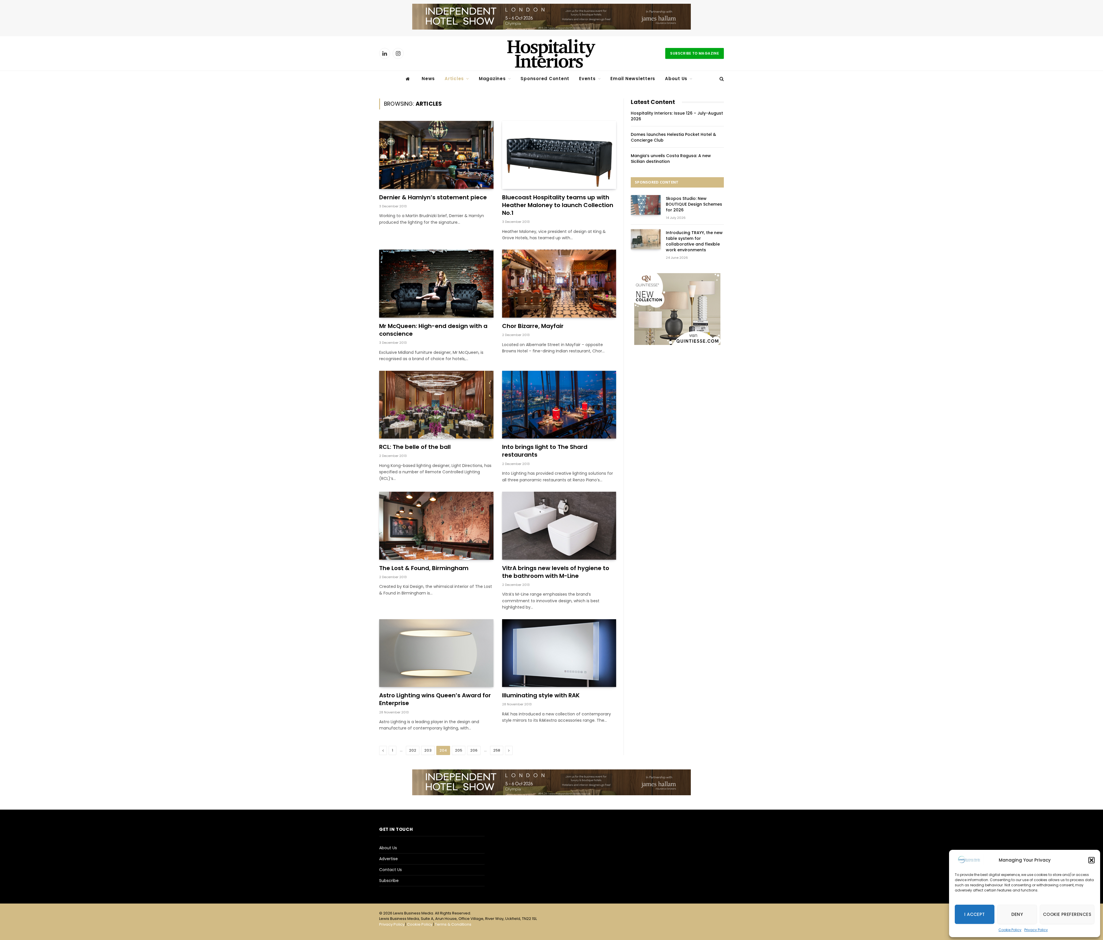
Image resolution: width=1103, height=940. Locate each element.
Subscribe (389, 880)
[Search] (721, 78)
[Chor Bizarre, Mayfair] (559, 284)
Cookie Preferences (1067, 914)
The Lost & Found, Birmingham (423, 568)
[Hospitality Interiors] (551, 53)
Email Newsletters (632, 79)
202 (412, 750)
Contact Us (390, 870)
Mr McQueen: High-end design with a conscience (433, 330)
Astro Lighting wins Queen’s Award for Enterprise (435, 699)
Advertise (388, 859)
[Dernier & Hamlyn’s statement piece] (436, 155)
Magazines (492, 79)
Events (587, 79)
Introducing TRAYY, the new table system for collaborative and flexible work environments (694, 241)
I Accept (974, 914)
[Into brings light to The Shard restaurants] (559, 405)
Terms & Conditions (453, 924)
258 (496, 750)
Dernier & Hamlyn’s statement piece (433, 197)
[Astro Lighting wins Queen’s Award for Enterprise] (436, 653)
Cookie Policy (1009, 929)
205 (458, 750)
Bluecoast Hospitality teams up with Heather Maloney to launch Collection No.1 (557, 205)
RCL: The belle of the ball (415, 447)
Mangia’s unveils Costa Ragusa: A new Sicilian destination (671, 158)
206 (473, 750)
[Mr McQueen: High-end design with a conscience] (436, 284)
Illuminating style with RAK (541, 695)
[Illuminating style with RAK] (559, 653)
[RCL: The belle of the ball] (436, 405)
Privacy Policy (1036, 929)
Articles (454, 79)
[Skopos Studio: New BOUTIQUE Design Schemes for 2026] (646, 205)
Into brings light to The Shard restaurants (544, 451)
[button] (1091, 860)
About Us (676, 79)
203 (427, 750)
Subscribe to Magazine (694, 53)
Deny (1017, 914)
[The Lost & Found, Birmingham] (436, 526)
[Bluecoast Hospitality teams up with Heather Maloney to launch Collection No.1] (559, 155)
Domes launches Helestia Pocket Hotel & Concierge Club (673, 137)
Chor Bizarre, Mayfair (533, 326)
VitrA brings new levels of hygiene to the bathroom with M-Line (555, 572)
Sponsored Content (544, 79)
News (428, 79)
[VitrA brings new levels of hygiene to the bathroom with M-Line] (559, 526)
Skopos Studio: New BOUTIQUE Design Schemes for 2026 (694, 204)
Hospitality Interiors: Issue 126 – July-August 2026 (677, 116)
